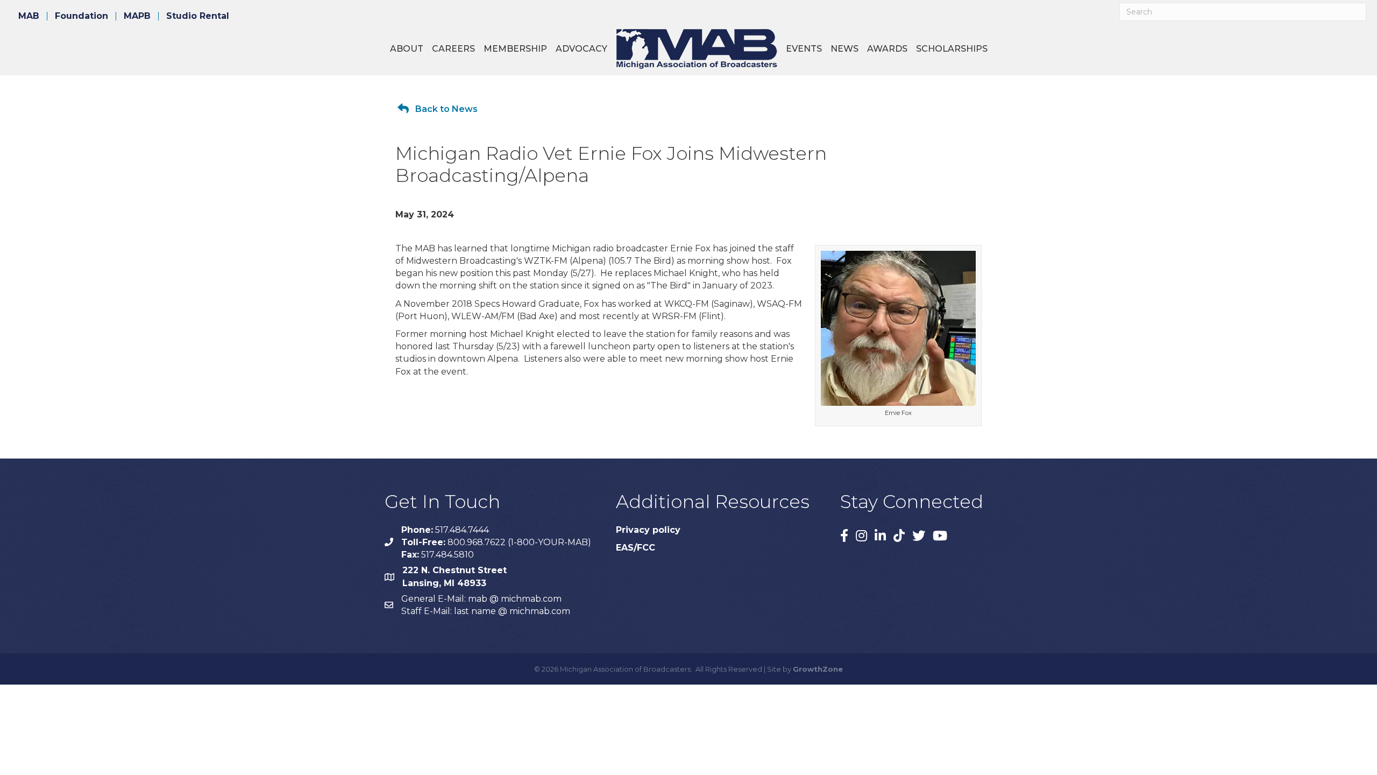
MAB (28, 16)
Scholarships (952, 49)
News (844, 49)
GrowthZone (818, 669)
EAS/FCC (635, 547)
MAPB (137, 16)
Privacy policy (648, 530)
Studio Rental (197, 16)
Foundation (81, 16)
